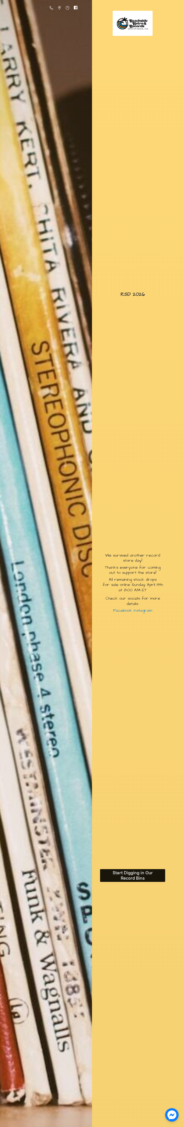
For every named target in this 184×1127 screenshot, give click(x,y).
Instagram (142, 610)
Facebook (122, 610)
